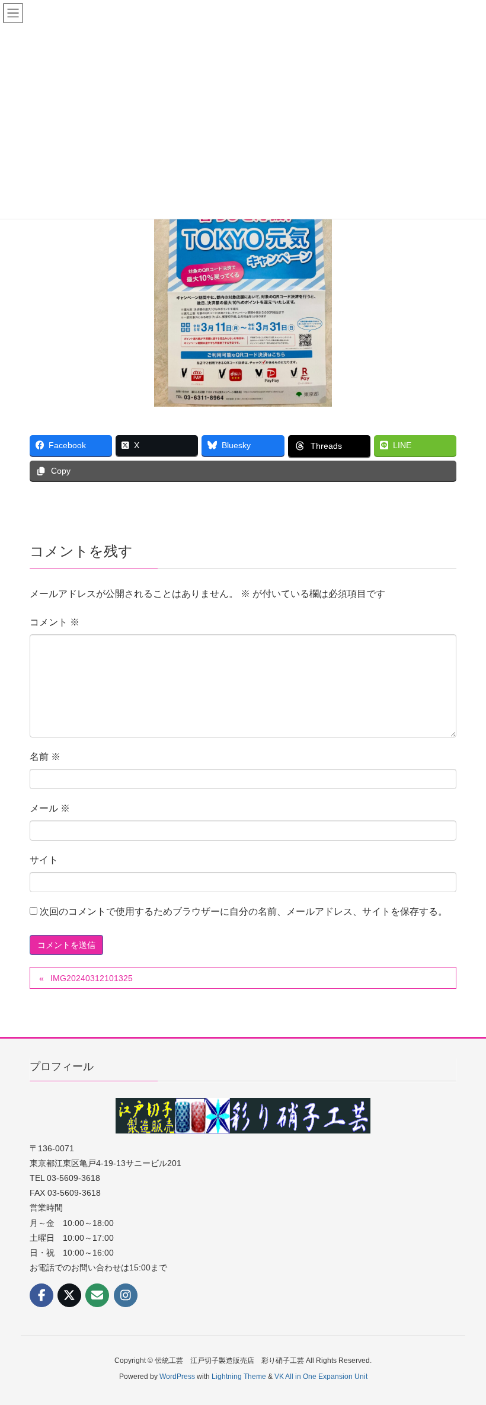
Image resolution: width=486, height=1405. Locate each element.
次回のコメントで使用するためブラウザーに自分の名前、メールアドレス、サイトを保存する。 (243, 911)
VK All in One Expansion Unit (320, 1376)
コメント (54, 622)
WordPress (177, 1376)
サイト (44, 860)
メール (50, 808)
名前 (45, 757)
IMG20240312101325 (91, 978)
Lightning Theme (239, 1376)
